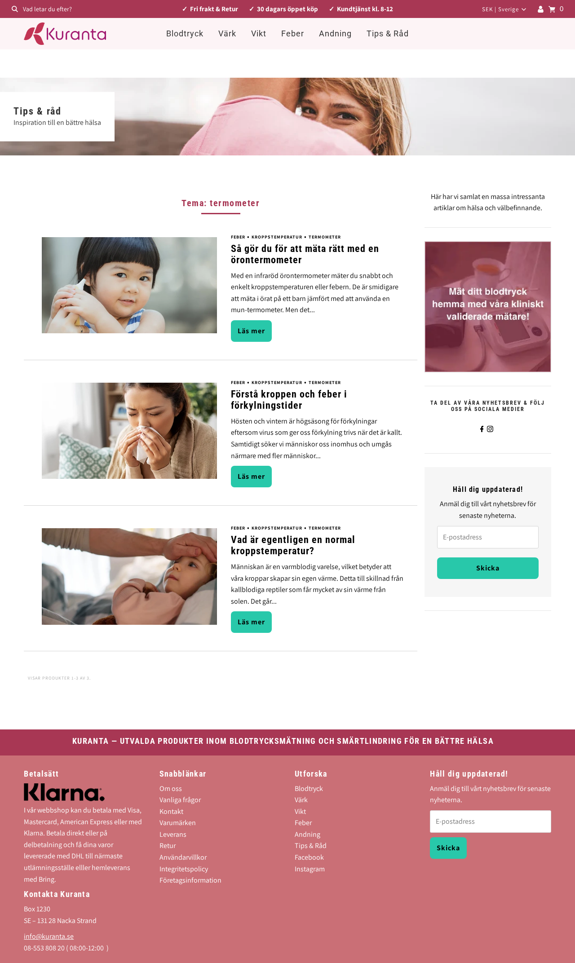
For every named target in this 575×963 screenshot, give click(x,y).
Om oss (170, 788)
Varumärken (177, 823)
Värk (227, 33)
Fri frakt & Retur (214, 8)
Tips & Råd (388, 33)
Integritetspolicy (183, 869)
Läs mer (251, 331)
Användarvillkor (183, 857)
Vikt (258, 33)
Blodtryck (184, 33)
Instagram (310, 869)
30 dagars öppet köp (287, 8)
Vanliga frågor (180, 800)
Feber (292, 33)
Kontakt (171, 812)
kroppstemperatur (277, 237)
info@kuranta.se (49, 936)
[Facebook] (482, 429)
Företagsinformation (190, 880)
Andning (335, 33)
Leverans (172, 834)
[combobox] (98, 9)
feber (238, 237)
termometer (325, 237)
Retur (167, 846)
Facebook (309, 857)
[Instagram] (490, 429)
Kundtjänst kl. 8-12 (365, 8)
